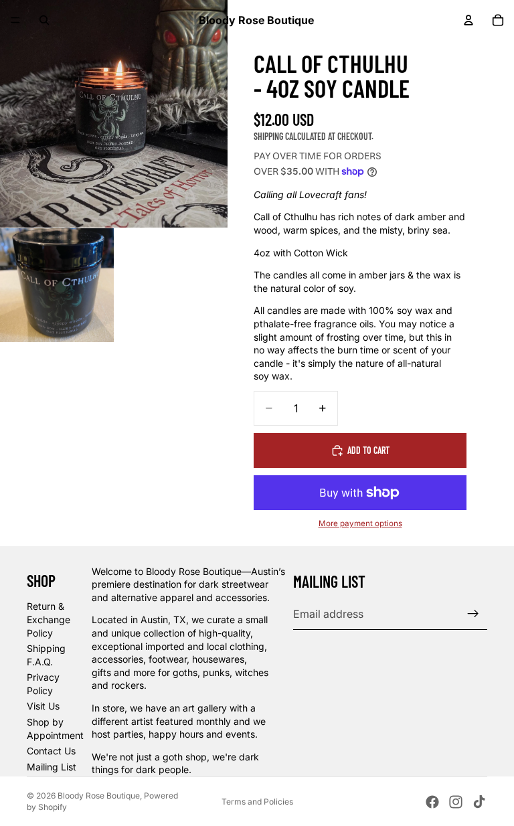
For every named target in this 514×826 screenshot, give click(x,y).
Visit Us (43, 706)
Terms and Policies (257, 802)
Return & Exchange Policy (48, 619)
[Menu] (15, 20)
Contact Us (51, 750)
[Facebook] (432, 802)
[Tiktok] (479, 802)
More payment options (360, 523)
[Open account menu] (468, 20)
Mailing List (51, 766)
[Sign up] (473, 614)
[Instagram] (456, 802)
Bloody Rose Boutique (99, 796)
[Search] (44, 20)
